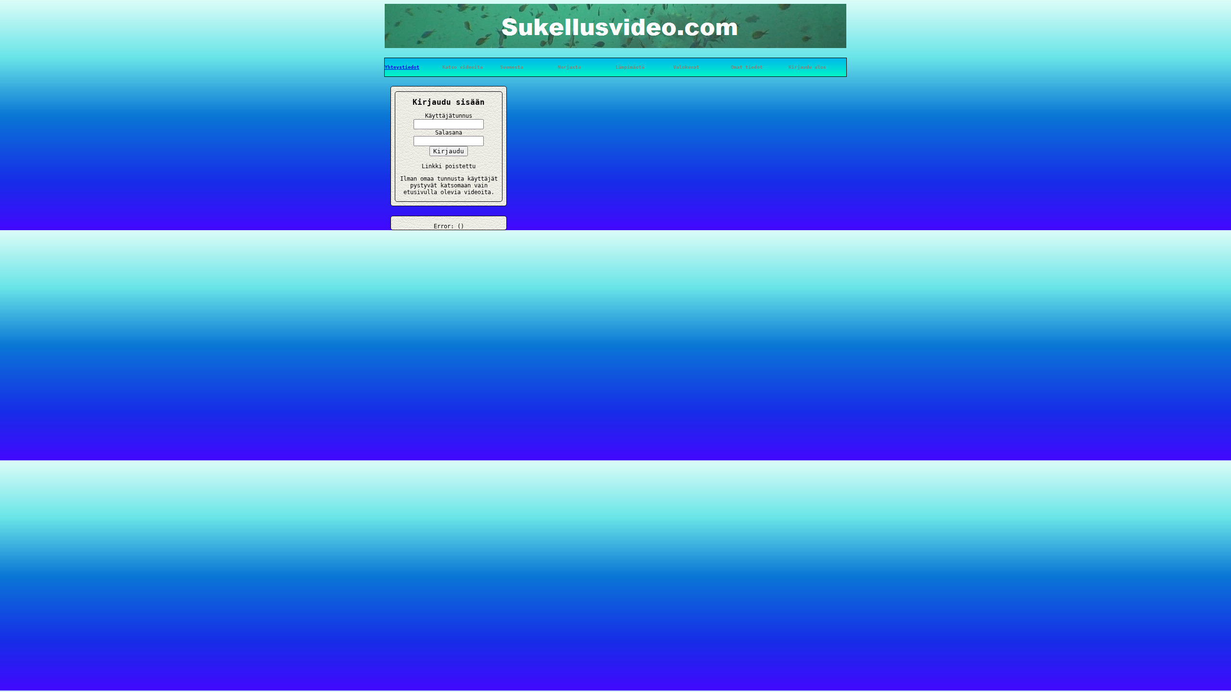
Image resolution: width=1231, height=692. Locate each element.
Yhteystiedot (402, 67)
